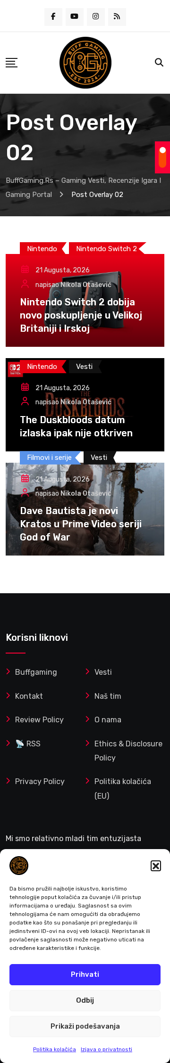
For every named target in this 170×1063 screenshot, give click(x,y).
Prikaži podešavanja (85, 1026)
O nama (107, 719)
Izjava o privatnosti (106, 1049)
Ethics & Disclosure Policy (128, 750)
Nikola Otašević (85, 285)
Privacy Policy (40, 781)
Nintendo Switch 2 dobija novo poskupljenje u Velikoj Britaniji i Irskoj (81, 315)
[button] (156, 865)
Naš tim (107, 696)
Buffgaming (36, 672)
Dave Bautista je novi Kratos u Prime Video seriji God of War (81, 524)
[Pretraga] (159, 62)
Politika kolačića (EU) (122, 788)
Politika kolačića (54, 1049)
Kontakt (29, 696)
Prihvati (85, 974)
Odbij (85, 1000)
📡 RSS (28, 743)
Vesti (103, 672)
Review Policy (39, 719)
